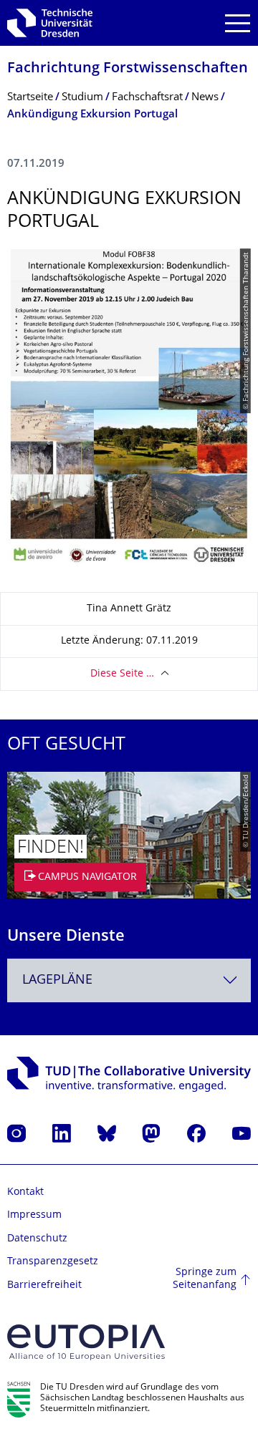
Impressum (34, 1215)
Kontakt (25, 1192)
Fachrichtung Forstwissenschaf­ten (127, 69)
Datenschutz (37, 1239)
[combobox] (129, 980)
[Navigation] (237, 23)
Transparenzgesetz (52, 1261)
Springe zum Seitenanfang (204, 1279)
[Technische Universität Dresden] (49, 23)
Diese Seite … (122, 674)
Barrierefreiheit (44, 1285)
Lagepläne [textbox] (57, 980)
